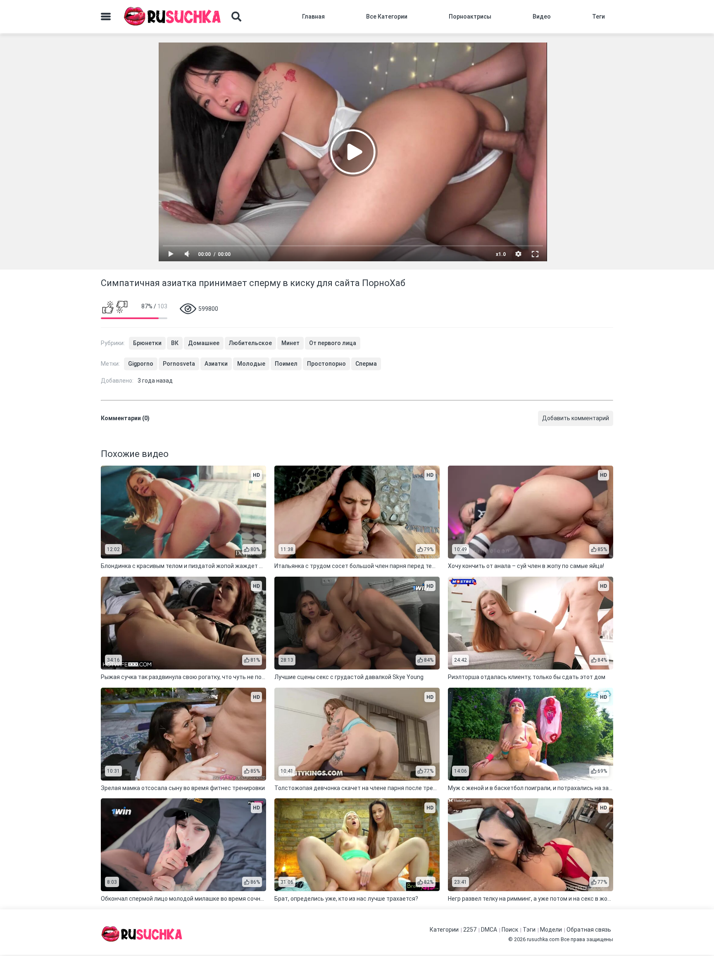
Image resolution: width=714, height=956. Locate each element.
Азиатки (216, 363)
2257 (469, 929)
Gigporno (140, 363)
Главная (313, 16)
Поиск (510, 929)
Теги (598, 16)
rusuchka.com (543, 939)
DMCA (489, 929)
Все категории (386, 16)
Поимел (286, 363)
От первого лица (332, 343)
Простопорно (326, 363)
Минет (290, 343)
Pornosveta (179, 363)
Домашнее (203, 343)
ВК (174, 343)
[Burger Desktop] (106, 16)
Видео (542, 16)
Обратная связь (588, 929)
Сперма (366, 363)
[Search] (236, 16)
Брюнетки (147, 343)
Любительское (250, 343)
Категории (444, 929)
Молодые (251, 363)
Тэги (529, 929)
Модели (551, 929)
